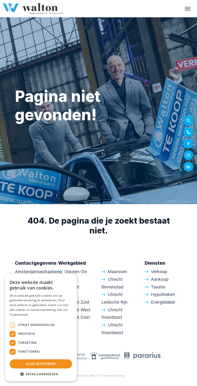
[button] (41, 374)
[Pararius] (147, 355)
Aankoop (159, 279)
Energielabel (163, 302)
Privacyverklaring (111, 375)
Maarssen (117, 271)
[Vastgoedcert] (105, 355)
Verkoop (159, 271)
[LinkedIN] (188, 167)
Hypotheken (163, 294)
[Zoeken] (188, 120)
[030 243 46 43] (188, 132)
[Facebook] (188, 143)
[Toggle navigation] (187, 9)
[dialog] (41, 327)
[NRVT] (126, 355)
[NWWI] (78, 355)
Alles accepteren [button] (40, 364)
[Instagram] (188, 155)
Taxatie (158, 286)
